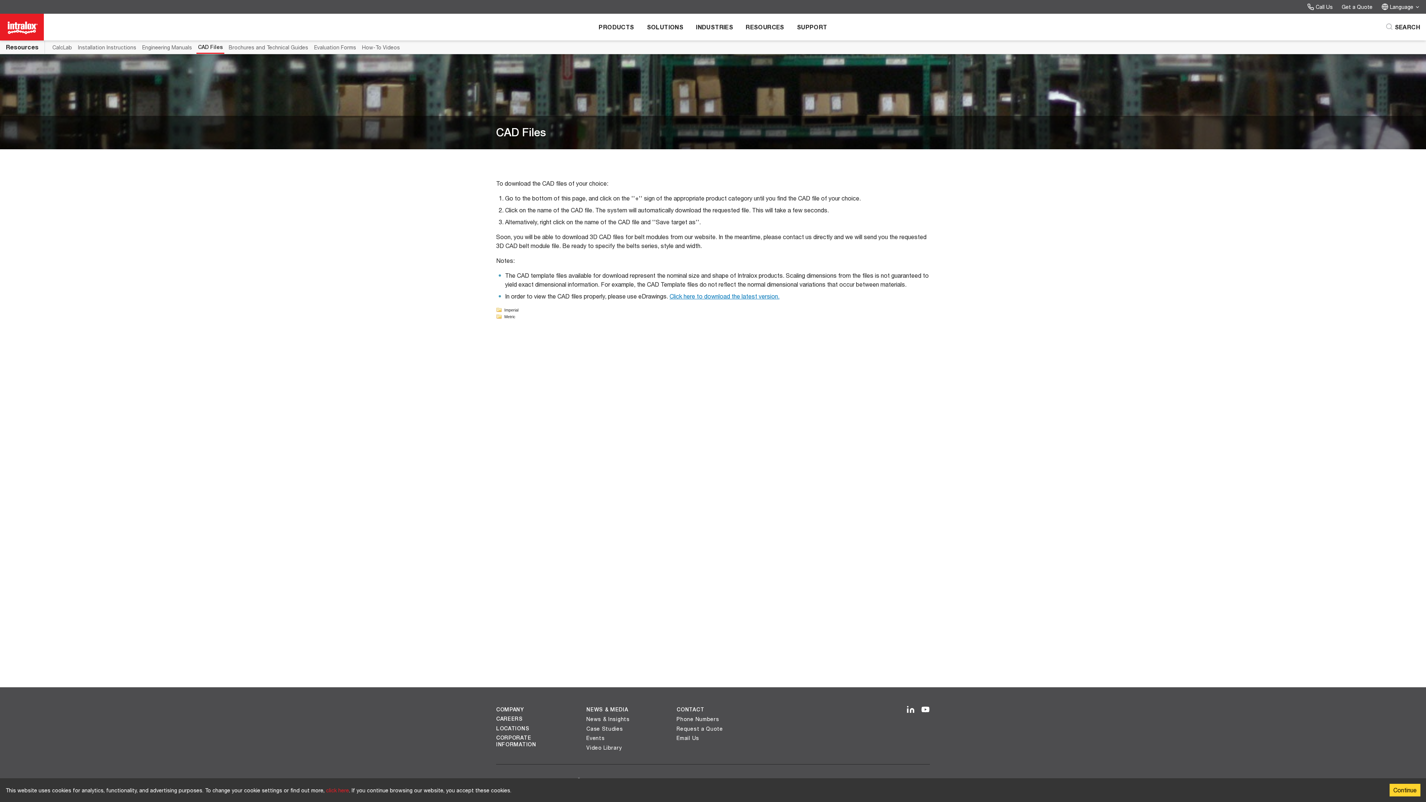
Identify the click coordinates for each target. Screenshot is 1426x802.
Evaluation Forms (335, 47)
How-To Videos (381, 47)
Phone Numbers (698, 719)
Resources (765, 26)
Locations (512, 728)
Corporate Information (516, 741)
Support (812, 26)
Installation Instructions (107, 47)
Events (595, 738)
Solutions (665, 26)
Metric (509, 316)
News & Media (607, 710)
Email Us (688, 738)
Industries (714, 26)
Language (1401, 7)
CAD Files (210, 47)
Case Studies (604, 729)
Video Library (604, 747)
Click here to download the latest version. (724, 296)
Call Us (1324, 7)
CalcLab (62, 47)
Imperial (511, 310)
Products (616, 26)
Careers (509, 719)
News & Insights (608, 719)
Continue (1405, 789)
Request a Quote (700, 729)
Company (510, 710)
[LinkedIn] (910, 710)
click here (337, 790)
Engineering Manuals (167, 47)
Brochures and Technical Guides (268, 47)
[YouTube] (925, 710)
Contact (690, 710)
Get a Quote (1357, 7)
